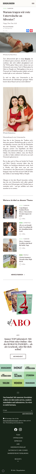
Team (18, 435)
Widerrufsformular (18, 447)
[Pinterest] (31, 30)
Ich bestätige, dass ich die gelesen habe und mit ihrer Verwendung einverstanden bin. (17, 420)
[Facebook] (27, 30)
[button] (3, 471)
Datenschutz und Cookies (18, 450)
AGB (18, 444)
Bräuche (27, 59)
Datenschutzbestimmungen (10, 420)
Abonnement (18, 356)
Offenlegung (18, 438)
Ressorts (18, 459)
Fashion (10, 8)
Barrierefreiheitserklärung (18, 453)
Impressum (18, 441)
